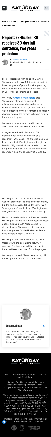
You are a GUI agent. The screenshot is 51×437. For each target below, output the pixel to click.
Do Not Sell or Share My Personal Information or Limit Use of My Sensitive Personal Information (25, 420)
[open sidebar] (4, 8)
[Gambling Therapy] (34, 427)
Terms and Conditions (36, 374)
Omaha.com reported (24, 97)
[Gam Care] (22, 428)
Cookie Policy (27, 377)
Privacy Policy (19, 374)
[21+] (14, 428)
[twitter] (44, 325)
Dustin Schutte (20, 59)
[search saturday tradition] (46, 8)
